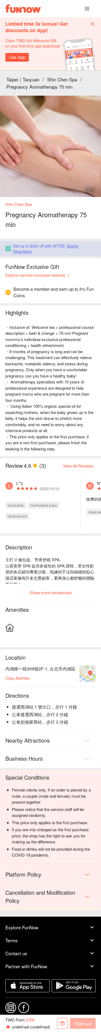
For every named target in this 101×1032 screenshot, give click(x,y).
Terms (11, 940)
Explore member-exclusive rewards (35, 275)
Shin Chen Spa (62, 79)
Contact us (16, 953)
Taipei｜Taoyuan (22, 79)
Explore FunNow (21, 927)
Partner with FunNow (26, 966)
